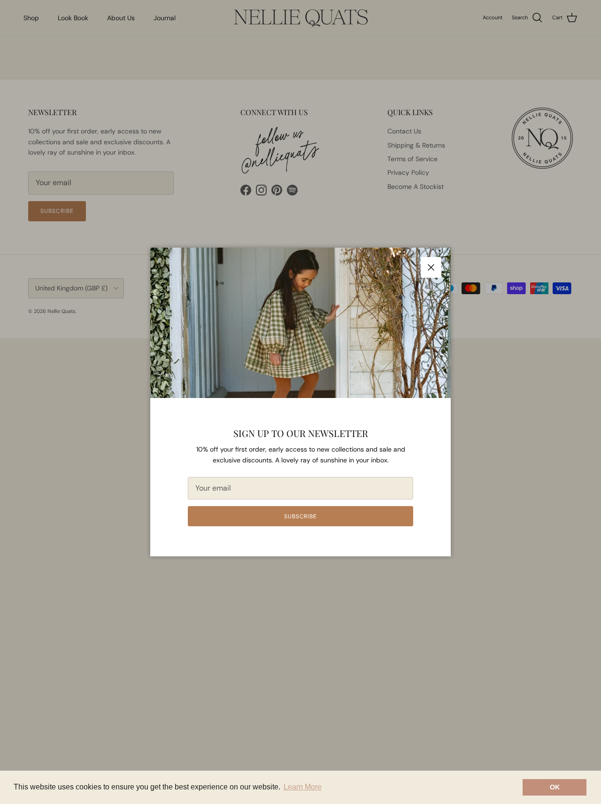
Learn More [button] (303, 787)
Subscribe (300, 516)
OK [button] (555, 787)
